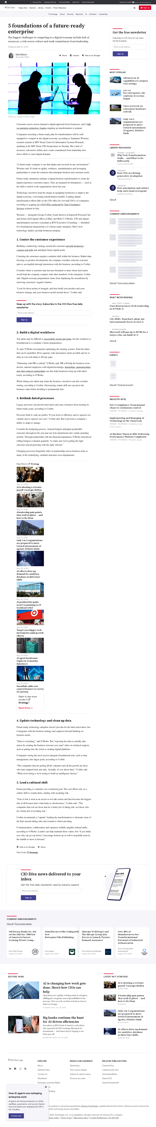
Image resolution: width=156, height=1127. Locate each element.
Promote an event (125, 385)
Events (48, 8)
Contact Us (42, 1074)
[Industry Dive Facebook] (15, 1068)
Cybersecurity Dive (50, 2)
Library (41, 8)
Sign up (146, 8)
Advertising (74, 1065)
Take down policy (80, 1118)
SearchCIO (76, 2)
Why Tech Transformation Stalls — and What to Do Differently (131, 158)
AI (86, 14)
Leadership (103, 14)
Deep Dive (23, 8)
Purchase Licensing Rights (49, 1082)
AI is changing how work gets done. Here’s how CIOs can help (64, 987)
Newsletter (42, 1078)
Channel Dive (37, 2)
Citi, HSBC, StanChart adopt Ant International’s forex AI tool (127, 320)
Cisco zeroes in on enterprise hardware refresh (134, 109)
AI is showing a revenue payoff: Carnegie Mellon (131, 984)
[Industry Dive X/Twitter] (20, 1068)
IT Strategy (53, 14)
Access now (16, 1116)
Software (92, 14)
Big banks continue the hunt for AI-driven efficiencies (63, 1019)
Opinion (32, 8)
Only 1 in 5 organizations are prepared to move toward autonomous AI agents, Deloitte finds (134, 126)
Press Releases (59, 8)
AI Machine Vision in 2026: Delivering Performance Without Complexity (129, 435)
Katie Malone (21, 54)
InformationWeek (64, 2)
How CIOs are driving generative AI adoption (129, 174)
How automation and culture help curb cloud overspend (133, 189)
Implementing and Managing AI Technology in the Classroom (127, 419)
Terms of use (66, 1118)
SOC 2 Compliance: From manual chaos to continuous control (127, 406)
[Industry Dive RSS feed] (25, 1068)
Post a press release (126, 283)
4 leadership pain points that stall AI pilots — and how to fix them (131, 998)
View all (113, 199)
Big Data (79, 14)
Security (70, 14)
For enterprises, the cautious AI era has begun (134, 95)
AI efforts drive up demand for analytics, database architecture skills (132, 1032)
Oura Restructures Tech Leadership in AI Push (129, 307)
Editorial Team (44, 1070)
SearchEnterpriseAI (88, 2)
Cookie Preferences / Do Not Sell (104, 1118)
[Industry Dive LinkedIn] (10, 1068)
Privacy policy (53, 1118)
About (40, 1065)
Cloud (62, 14)
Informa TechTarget (89, 1106)
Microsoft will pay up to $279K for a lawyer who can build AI (129, 333)
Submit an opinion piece (80, 1074)
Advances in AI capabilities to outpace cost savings (135, 80)
